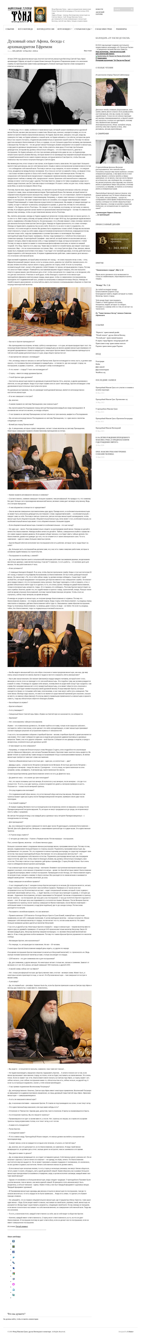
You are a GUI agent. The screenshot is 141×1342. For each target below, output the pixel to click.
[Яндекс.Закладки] (13, 1281)
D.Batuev (130, 1331)
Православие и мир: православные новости (110, 343)
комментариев (102, 369)
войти (14, 1319)
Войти (98, 364)
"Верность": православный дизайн (107, 332)
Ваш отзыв (88, 51)
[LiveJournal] (13, 1265)
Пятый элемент (22, 1226)
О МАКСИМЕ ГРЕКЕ (103, 29)
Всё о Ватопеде (25, 29)
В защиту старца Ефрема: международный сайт (112, 340)
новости (99, 9)
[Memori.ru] (13, 1287)
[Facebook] (13, 1255)
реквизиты (121, 29)
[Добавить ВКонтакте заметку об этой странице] (13, 1244)
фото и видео (63, 29)
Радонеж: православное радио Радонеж (109, 346)
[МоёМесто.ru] (13, 1292)
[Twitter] (13, 1260)
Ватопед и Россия (45, 29)
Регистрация (100, 361)
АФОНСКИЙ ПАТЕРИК (100, 13)
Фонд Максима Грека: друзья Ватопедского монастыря (32, 1331)
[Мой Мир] (13, 1249)
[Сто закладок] (13, 1298)
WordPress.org (100, 372)
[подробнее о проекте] (113, 56)
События (10, 29)
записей (100, 367)
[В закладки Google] (13, 1276)
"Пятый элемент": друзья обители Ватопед (110, 335)
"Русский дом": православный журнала (109, 338)
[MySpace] (13, 1271)
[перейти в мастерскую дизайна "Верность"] (114, 253)
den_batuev (17, 51)
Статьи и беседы (82, 29)
